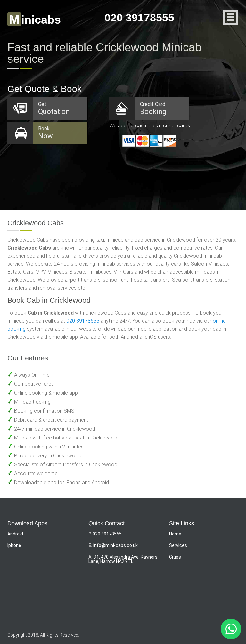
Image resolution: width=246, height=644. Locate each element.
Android (15, 533)
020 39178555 (139, 18)
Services (178, 545)
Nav (231, 18)
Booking (153, 108)
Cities (175, 556)
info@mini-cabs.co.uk (115, 545)
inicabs (35, 19)
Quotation (54, 108)
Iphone (14, 545)
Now (45, 132)
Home (175, 533)
